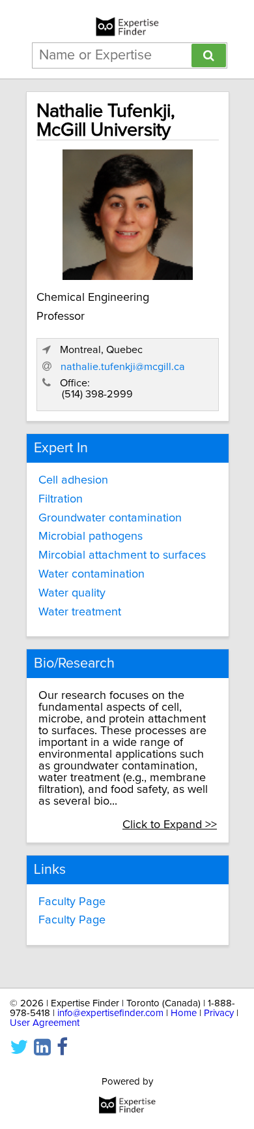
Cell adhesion (73, 480)
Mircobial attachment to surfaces (122, 555)
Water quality (72, 593)
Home (184, 1013)
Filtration (60, 499)
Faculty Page (72, 902)
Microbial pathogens (90, 536)
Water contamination (91, 574)
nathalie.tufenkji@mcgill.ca (123, 367)
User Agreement (44, 1023)
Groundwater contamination (110, 518)
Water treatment (79, 612)
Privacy (219, 1013)
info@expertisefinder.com (110, 1013)
